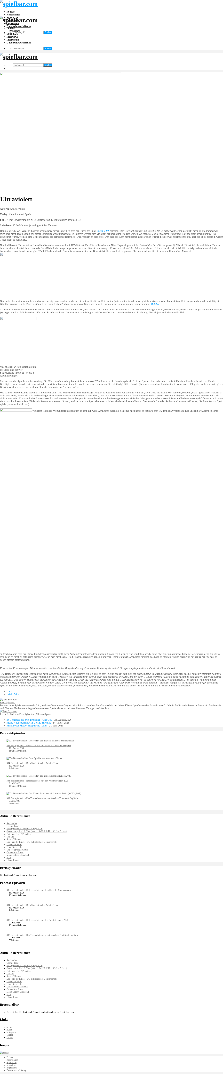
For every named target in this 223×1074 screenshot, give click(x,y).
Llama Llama (13, 860)
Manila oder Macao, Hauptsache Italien (27, 725)
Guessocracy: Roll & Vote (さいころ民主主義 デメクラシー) (37, 831)
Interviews (12, 36)
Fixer (9, 857)
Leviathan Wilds (14, 844)
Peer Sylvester (7, 702)
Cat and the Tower (15, 852)
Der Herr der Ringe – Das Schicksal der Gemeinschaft (31, 842)
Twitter (10, 1037)
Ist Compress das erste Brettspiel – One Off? (29, 719)
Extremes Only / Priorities (19, 834)
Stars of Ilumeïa (14, 839)
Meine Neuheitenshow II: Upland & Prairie (29, 722)
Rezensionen (13, 14)
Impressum (13, 39)
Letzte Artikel (14, 694)
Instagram (11, 1032)
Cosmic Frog (12, 826)
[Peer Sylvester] (8, 699)
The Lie (10, 837)
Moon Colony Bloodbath (18, 855)
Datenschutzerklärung (19, 26)
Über (9, 691)
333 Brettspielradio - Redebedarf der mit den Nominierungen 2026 (37, 781)
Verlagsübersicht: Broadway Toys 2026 (24, 828)
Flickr (9, 1029)
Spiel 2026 (12, 33)
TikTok (10, 1035)
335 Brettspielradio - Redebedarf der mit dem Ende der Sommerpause (39, 745)
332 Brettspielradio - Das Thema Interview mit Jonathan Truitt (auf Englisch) (43, 798)
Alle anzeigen (42, 714)
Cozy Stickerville (15, 847)
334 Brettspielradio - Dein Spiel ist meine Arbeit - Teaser (33, 763)
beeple (9, 1027)
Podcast (11, 11)
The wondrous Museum (17, 850)
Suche (48, 32)
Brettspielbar (12, 1012)
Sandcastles (12, 823)
